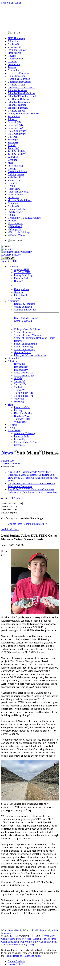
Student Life (14, 116)
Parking (12, 168)
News (7, 453)
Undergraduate (15, 58)
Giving (11, 185)
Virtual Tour (14, 180)
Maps (10, 162)
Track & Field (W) (17, 154)
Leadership (13, 197)
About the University (18, 191)
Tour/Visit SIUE (22, 419)
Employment (50, 941)
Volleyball (13, 157)
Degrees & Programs (18, 73)
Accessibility (48, 936)
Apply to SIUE (15, 44)
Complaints (7, 941)
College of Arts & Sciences (21, 87)
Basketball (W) (15, 128)
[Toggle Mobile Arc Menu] (8, 258)
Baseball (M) (14, 122)
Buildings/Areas (16, 174)
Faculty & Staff (15, 212)
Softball (12, 145)
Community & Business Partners (24, 217)
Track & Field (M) (17, 151)
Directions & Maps (17, 171)
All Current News (10, 497)
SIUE (13, 936)
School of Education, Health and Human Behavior (22, 97)
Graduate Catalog (16, 84)
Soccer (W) (13, 142)
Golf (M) (12, 136)
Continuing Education (19, 78)
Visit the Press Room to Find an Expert (27, 523)
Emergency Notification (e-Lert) (17, 944)
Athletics (12, 119)
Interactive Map (16, 165)
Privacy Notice (23, 938)
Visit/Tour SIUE (16, 47)
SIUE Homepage (16, 38)
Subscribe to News (10, 463)
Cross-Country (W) (17, 133)
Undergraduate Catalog (19, 81)
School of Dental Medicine (21, 93)
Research (12, 183)
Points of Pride (15, 194)
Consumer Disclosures (44, 938)
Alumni (11, 214)
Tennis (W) (13, 148)
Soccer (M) (13, 139)
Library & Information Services (23, 113)
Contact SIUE (8, 938)
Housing (12, 55)
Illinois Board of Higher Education (23, 955)
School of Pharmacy (18, 107)
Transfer (12, 67)
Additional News (10, 529)
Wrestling (12, 159)
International (14, 64)
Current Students (16, 209)
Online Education (16, 76)
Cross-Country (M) (17, 131)
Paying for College (17, 50)
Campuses (13, 203)
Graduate (12, 61)
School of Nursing (17, 104)
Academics (13, 70)
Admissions (14, 41)
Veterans (12, 220)
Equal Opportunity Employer (28, 941)
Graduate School (16, 110)
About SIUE (14, 188)
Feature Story (8, 460)
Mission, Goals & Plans (20, 200)
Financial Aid (14, 52)
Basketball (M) (15, 125)
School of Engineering (19, 102)
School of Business (17, 90)
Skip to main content (11, 2)
